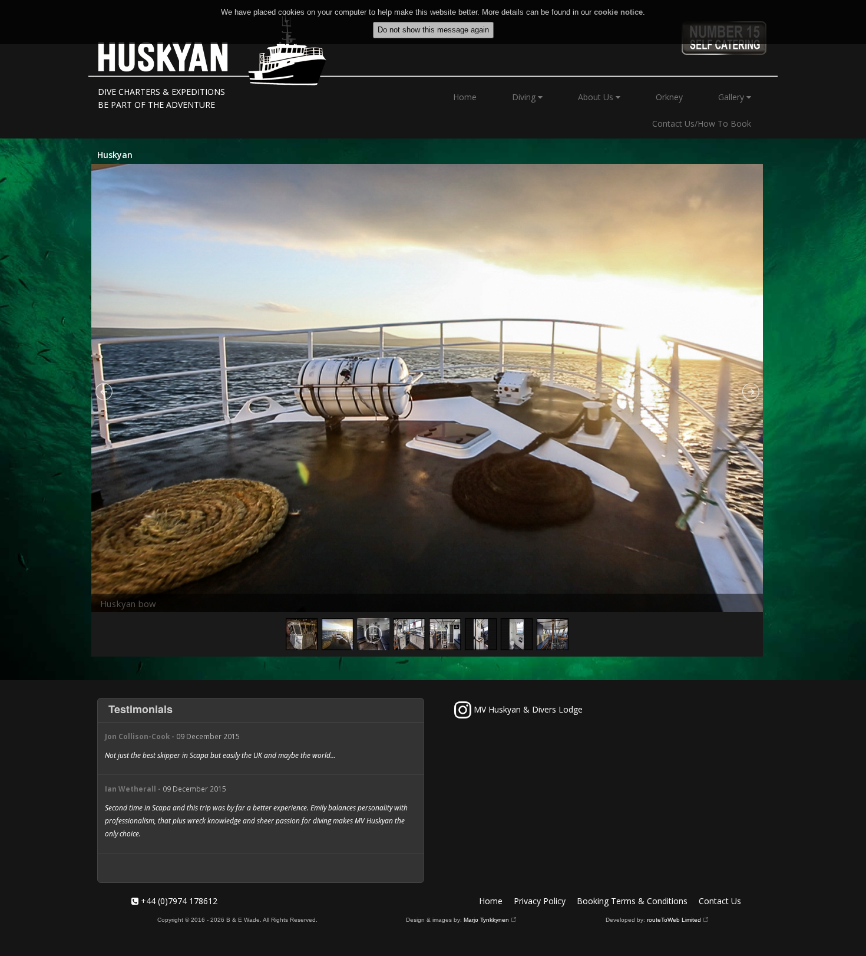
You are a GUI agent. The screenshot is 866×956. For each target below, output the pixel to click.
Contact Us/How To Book (701, 123)
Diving (525, 97)
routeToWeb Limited (674, 920)
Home (465, 97)
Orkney (669, 97)
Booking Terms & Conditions (632, 900)
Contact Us (720, 900)
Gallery (732, 97)
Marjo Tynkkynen (486, 920)
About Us (597, 97)
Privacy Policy (540, 900)
